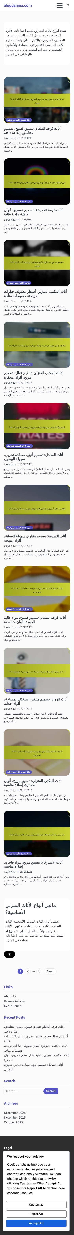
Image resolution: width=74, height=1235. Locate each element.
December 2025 (15, 1112)
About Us (10, 996)
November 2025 (15, 1117)
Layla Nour (10, 138)
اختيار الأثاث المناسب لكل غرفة (19, 201)
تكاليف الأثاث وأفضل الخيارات (18, 283)
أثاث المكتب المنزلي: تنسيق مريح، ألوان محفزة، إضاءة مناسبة (32, 783)
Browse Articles (14, 1001)
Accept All (36, 1223)
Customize (36, 1204)
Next (50, 971)
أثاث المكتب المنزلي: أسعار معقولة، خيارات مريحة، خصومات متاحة (35, 293)
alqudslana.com (18, 5)
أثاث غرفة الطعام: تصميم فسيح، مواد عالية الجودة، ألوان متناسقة (35, 620)
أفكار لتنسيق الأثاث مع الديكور (18, 120)
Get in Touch (12, 1006)
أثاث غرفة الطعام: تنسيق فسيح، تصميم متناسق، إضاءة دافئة (32, 130)
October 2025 (13, 1122)
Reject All (36, 1213)
